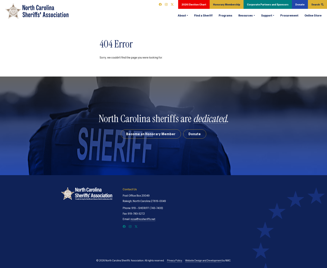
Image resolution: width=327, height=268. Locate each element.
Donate (300, 4)
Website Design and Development (203, 260)
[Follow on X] (172, 4)
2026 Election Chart (194, 4)
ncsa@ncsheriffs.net (142, 219)
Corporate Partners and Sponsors (268, 4)
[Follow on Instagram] (166, 4)
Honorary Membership (226, 4)
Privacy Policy (174, 260)
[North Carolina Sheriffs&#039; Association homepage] (36, 11)
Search (315, 4)
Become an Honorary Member (151, 134)
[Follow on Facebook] (160, 4)
